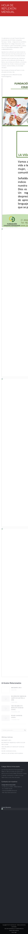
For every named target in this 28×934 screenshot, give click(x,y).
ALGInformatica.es (19, 928)
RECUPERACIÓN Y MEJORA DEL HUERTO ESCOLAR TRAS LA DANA (18, 698)
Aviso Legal (14, 932)
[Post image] (5, 690)
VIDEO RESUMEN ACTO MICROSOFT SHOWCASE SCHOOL (17, 707)
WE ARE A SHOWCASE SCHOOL (16, 716)
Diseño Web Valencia (14, 930)
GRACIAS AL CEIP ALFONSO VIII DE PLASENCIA (12, 753)
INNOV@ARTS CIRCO (16, 687)
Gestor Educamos (6, 807)
